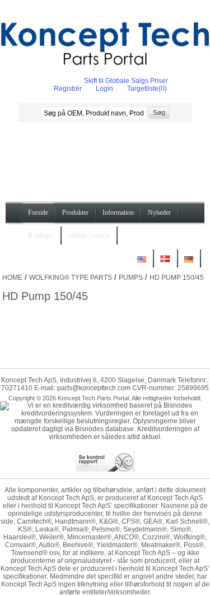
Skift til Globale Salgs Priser (126, 81)
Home (12, 277)
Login (104, 89)
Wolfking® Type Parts (70, 277)
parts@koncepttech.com (93, 388)
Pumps (131, 277)
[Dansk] (165, 263)
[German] (189, 263)
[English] (142, 263)
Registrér (68, 89)
